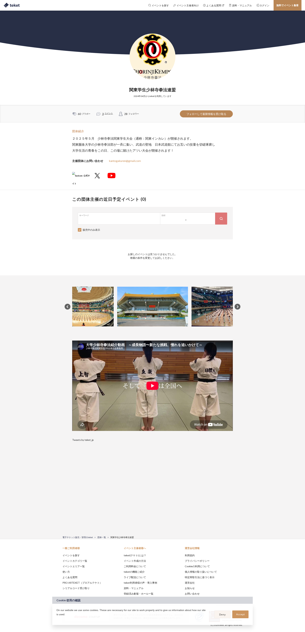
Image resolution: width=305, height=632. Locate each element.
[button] (57, 618)
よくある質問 (69, 577)
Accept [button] (240, 614)
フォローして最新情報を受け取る (206, 113)
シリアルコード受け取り (76, 588)
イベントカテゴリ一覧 (74, 560)
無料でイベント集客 (287, 5)
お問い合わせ (192, 593)
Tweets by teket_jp (83, 439)
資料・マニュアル (133, 588)
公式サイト (81, 177)
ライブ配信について (135, 577)
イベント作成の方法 (135, 560)
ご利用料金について (135, 566)
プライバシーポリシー (197, 560)
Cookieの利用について (197, 566)
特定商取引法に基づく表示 (199, 577)
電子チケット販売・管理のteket (77, 537)
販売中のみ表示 (91, 229)
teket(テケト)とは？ (135, 555)
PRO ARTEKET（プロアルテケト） (82, 582)
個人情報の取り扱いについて (201, 571)
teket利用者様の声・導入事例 (140, 582)
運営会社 (190, 582)
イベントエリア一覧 (73, 566)
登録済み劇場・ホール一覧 (138, 593)
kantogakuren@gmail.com (125, 160)
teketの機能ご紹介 (134, 571)
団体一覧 (101, 537)
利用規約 (190, 555)
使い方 (66, 571)
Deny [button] (222, 614)
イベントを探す (71, 555)
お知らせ (190, 588)
